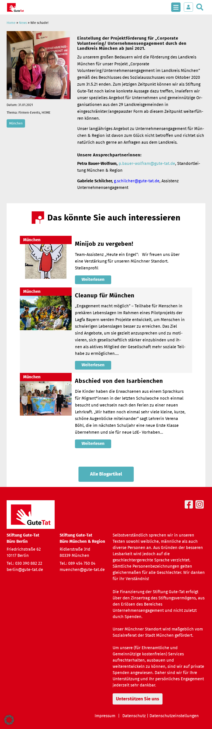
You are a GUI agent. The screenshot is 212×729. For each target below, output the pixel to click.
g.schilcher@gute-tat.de (136, 181)
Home (11, 22)
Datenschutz (134, 716)
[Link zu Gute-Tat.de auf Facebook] (190, 509)
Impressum (105, 716)
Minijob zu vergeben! (104, 244)
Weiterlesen (93, 279)
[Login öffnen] (188, 7)
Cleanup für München (104, 296)
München (16, 123)
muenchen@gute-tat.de (82, 570)
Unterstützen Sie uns (137, 699)
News (23, 22)
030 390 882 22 (28, 563)
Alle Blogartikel (106, 474)
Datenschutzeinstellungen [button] (174, 716)
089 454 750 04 (81, 563)
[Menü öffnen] (176, 4)
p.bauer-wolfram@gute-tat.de (147, 164)
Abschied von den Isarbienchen (119, 381)
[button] (9, 720)
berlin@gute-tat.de (25, 570)
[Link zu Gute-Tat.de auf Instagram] (200, 509)
